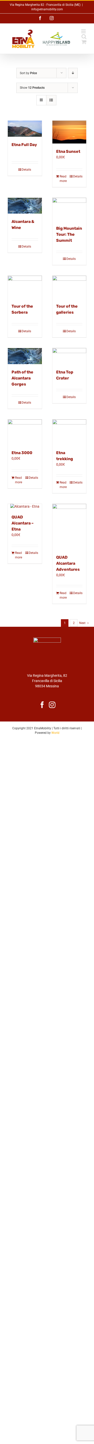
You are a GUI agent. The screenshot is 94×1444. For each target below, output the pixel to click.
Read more (63, 179)
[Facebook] (42, 704)
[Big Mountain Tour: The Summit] (69, 209)
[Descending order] (73, 73)
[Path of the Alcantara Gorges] (25, 356)
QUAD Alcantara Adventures (68, 563)
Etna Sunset (68, 151)
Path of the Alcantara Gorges (22, 378)
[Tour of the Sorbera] (25, 287)
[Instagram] (52, 704)
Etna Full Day (24, 144)
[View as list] (51, 100)
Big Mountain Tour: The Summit (69, 234)
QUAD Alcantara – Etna (23, 523)
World (55, 733)
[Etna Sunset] (69, 132)
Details (26, 169)
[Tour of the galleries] (69, 287)
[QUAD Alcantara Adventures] (69, 526)
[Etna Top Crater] (69, 356)
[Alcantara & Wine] (25, 206)
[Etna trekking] (69, 432)
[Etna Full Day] (25, 129)
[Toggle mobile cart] (83, 41)
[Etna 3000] (25, 432)
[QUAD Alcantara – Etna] (25, 506)
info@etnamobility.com (47, 9)
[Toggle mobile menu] (83, 31)
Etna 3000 (22, 452)
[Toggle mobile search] (83, 36)
